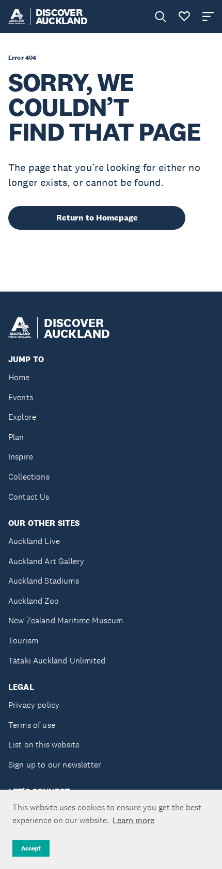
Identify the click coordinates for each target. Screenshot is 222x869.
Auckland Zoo (33, 600)
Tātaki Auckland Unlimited (56, 660)
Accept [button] (31, 848)
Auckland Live (34, 541)
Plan (16, 437)
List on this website (44, 744)
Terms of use (31, 725)
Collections (29, 476)
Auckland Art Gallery (46, 561)
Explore (22, 417)
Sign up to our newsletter (54, 764)
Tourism (23, 640)
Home (19, 377)
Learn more (133, 820)
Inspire (20, 456)
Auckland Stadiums (43, 580)
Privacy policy (33, 705)
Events (20, 397)
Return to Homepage (97, 217)
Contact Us (29, 496)
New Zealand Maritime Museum (65, 620)
